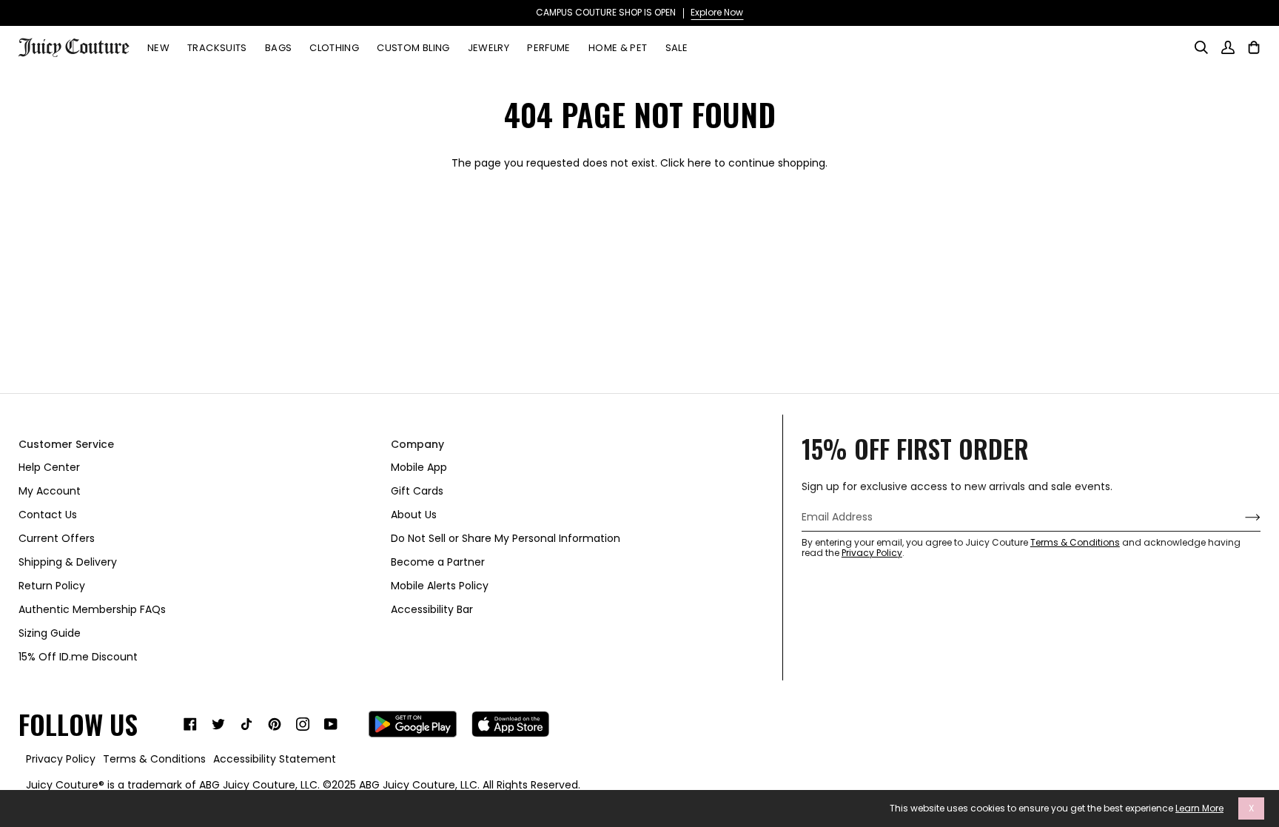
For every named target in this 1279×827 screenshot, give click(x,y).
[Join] (1240, 517)
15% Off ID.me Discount (78, 656)
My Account (50, 490)
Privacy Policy (872, 552)
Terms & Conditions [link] (154, 758)
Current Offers (57, 538)
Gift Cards (417, 490)
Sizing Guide (50, 633)
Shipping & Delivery (68, 562)
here (699, 162)
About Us (414, 514)
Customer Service (66, 444)
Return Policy (52, 585)
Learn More (1199, 808)
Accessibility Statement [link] (274, 758)
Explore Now (717, 12)
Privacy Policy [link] (60, 758)
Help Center (49, 467)
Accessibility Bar (432, 609)
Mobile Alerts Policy (440, 585)
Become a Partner (438, 562)
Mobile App (419, 467)
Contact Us (48, 514)
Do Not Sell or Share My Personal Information (505, 538)
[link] (190, 724)
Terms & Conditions (1075, 542)
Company (417, 444)
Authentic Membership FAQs (92, 609)
